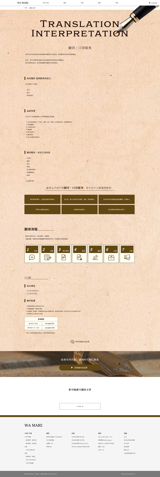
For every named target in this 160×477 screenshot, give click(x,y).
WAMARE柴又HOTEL (78, 437)
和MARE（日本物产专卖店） (106, 443)
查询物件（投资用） (31, 443)
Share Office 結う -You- (105, 437)
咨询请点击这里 (80, 367)
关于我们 (126, 443)
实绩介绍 (48, 447)
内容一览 (80, 406)
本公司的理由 (50, 440)
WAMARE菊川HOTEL (78, 440)
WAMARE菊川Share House (80, 443)
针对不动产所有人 (31, 460)
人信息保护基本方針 (130, 453)
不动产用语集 (30, 463)
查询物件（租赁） (31, 456)
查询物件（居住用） (31, 440)
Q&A (125, 437)
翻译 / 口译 (101, 447)
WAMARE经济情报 (129, 440)
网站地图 (126, 447)
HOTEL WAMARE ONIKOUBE (80, 447)
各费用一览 (49, 443)
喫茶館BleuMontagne (105, 440)
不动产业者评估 (30, 450)
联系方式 (126, 450)
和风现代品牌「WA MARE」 (54, 437)
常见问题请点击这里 (82, 341)
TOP (25, 8)
